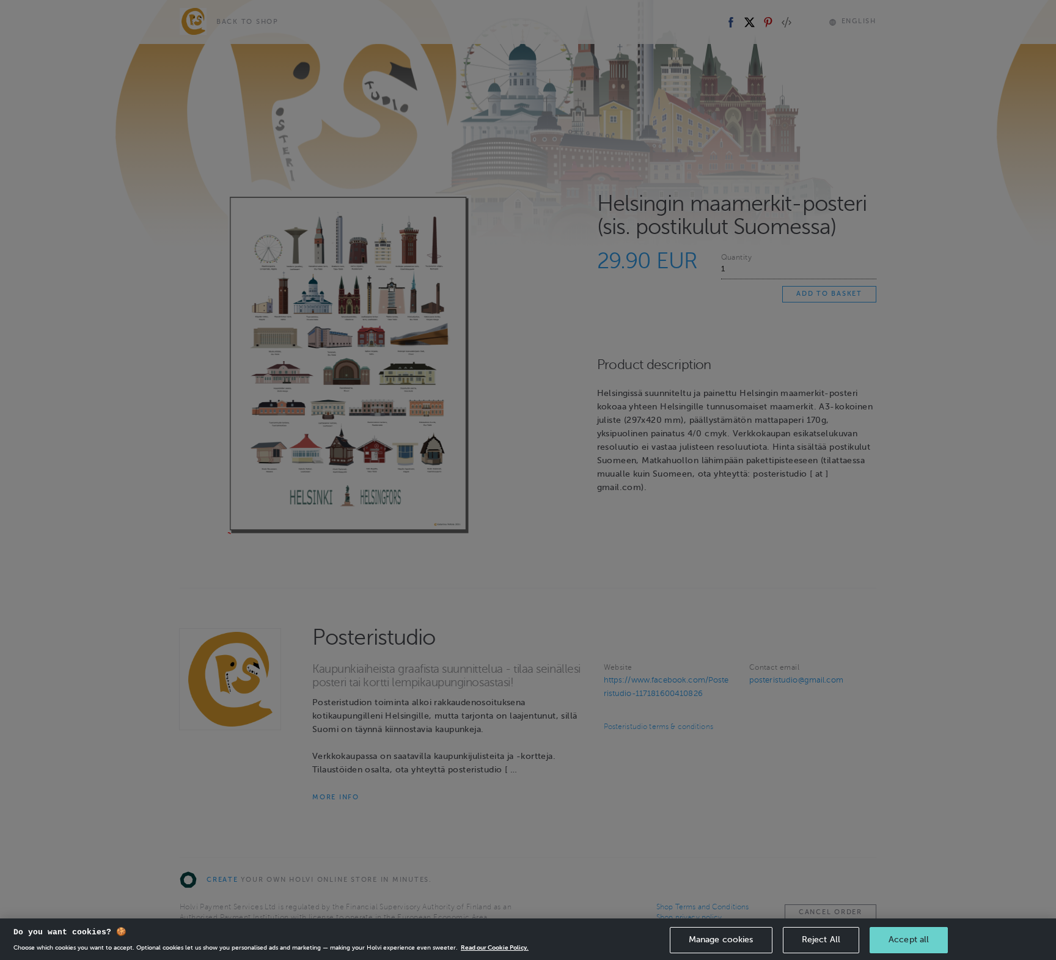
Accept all (909, 939)
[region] (528, 939)
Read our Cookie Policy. (495, 947)
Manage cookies (721, 939)
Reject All (821, 939)
